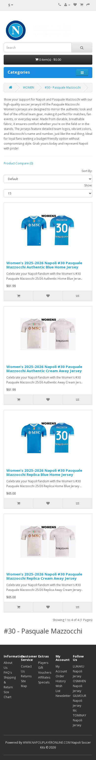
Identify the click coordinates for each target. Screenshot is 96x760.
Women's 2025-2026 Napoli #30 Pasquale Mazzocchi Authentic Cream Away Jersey (44, 368)
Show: (88, 185)
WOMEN (28, 87)
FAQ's (8, 672)
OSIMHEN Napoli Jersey (79, 686)
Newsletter (63, 696)
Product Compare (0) (18, 163)
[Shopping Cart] (81, 5)
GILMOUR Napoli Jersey (79, 701)
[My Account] (67, 5)
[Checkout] (88, 5)
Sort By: (87, 171)
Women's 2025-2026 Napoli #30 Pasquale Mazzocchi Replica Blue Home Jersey (44, 472)
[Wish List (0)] (75, 5)
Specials (43, 682)
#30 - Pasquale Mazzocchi (63, 87)
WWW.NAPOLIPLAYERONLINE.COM (47, 742)
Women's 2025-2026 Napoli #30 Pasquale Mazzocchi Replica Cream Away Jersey (44, 576)
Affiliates (44, 677)
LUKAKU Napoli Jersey (78, 671)
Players (43, 663)
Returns (26, 676)
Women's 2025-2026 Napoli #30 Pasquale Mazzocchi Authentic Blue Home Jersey (44, 264)
